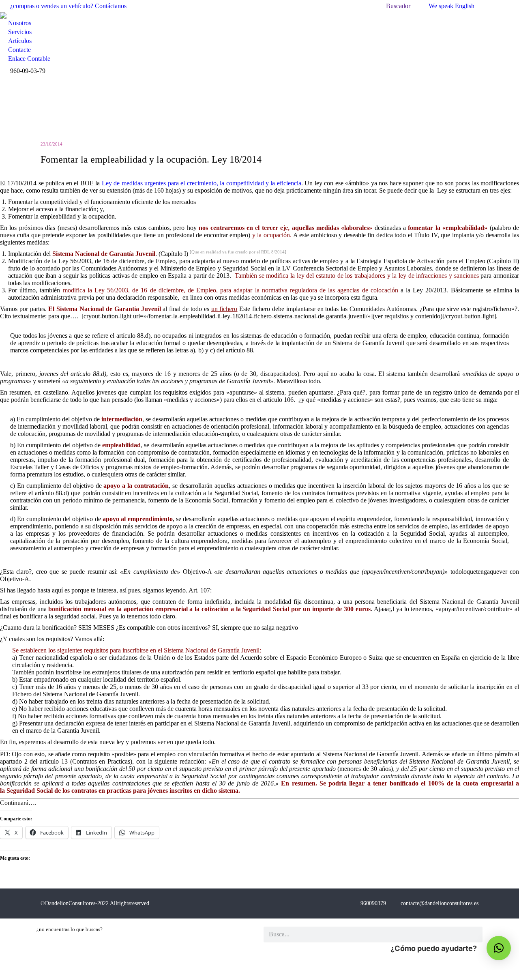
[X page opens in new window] (500, 6)
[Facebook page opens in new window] (488, 6)
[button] (499, 948)
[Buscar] (475, 934)
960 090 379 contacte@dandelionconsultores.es (419, 903)
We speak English (451, 5)
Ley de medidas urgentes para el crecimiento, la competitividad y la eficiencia (201, 183)
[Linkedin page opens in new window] (513, 6)
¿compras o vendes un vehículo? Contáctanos (68, 5)
